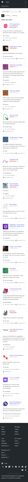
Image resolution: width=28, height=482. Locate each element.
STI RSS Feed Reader (16, 289)
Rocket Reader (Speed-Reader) (14, 184)
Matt (3, 452)
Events (16, 441)
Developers (4, 443)
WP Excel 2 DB (14, 115)
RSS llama (12, 311)
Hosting (3, 431)
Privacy (3, 434)
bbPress (4, 455)
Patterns (17, 434)
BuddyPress (5, 457)
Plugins (16, 431)
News (2, 429)
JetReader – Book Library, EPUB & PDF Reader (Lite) (17, 225)
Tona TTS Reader (15, 377)
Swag (17, 445)
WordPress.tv (5, 445)
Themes (17, 429)
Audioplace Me (14, 159)
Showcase (17, 427)
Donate (17, 443)
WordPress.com (6, 450)
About (2, 427)
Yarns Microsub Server (16, 329)
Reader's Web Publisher (16, 355)
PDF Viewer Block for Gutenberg (15, 24)
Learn (2, 438)
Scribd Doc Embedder (16, 65)
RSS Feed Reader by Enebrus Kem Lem (15, 402)
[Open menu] (26, 2)
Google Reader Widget (16, 137)
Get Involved (18, 438)
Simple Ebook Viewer (16, 46)
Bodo (6, 463)
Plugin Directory (5, 6)
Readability (13, 268)
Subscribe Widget (15, 91)
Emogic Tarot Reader (16, 246)
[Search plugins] (19, 11)
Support (3, 441)
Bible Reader (13, 204)
